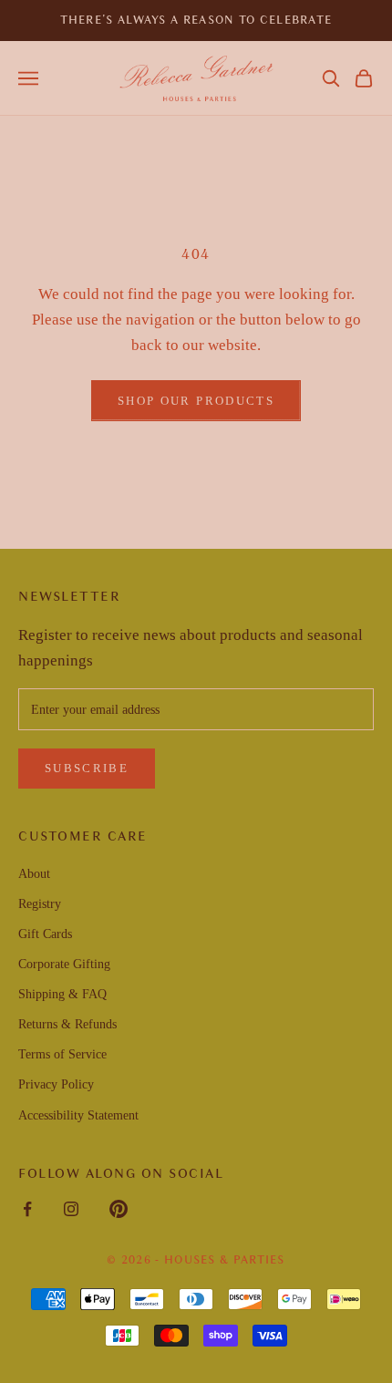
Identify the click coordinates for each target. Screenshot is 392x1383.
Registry (39, 904)
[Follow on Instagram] (71, 1209)
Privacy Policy (56, 1084)
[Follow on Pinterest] (118, 1209)
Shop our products (196, 401)
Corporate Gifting (64, 964)
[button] (331, 78)
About (34, 874)
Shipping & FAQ (62, 994)
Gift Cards (45, 934)
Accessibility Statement (78, 1115)
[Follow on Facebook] (27, 1209)
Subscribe (87, 768)
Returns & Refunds (67, 1024)
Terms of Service (62, 1054)
